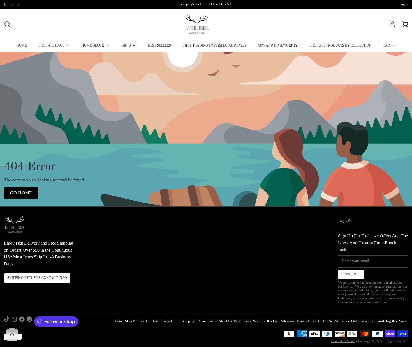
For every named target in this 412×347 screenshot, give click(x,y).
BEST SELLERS (159, 45)
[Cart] (402, 24)
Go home (21, 192)
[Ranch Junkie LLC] (196, 24)
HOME (22, 45)
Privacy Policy (306, 321)
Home (119, 321)
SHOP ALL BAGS (51, 45)
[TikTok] (7, 321)
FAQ (386, 45)
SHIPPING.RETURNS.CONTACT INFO (37, 278)
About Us (225, 321)
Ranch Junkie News (247, 321)
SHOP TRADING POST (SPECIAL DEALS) (214, 45)
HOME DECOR (93, 45)
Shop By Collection (138, 321)
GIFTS (126, 45)
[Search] (7, 24)
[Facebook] (22, 321)
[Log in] (390, 24)
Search (403, 321)
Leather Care (270, 321)
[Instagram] (14, 321)
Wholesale (288, 321)
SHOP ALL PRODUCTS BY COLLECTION (340, 45)
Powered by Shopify (344, 341)
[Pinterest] (29, 321)
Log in (403, 4)
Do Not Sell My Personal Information (343, 321)
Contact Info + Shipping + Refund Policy (189, 321)
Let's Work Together (384, 321)
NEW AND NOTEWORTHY (278, 45)
